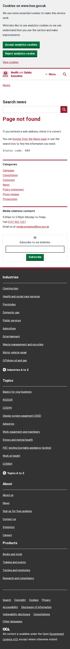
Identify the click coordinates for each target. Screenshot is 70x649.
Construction (10, 288)
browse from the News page (30, 139)
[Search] (63, 109)
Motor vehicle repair (15, 352)
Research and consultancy (18, 578)
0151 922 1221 (17, 222)
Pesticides (9, 304)
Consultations (41, 614)
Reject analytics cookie (20, 53)
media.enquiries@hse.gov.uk (32, 226)
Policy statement (13, 189)
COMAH (7, 463)
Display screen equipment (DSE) (22, 415)
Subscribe (35, 257)
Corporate (9, 180)
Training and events (14, 562)
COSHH (7, 407)
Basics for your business (17, 391)
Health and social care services (21, 296)
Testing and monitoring (16, 570)
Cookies (34, 600)
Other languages (12, 621)
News (6, 85)
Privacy (46, 600)
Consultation (10, 175)
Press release (11, 194)
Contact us (9, 519)
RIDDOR (8, 399)
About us (8, 495)
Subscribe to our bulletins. (35, 242)
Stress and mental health (18, 439)
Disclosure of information (36, 607)
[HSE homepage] (17, 74)
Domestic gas (11, 312)
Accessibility (10, 607)
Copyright (20, 600)
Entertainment (11, 336)
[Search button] (64, 74)
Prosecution (10, 199)
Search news (14, 102)
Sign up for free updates (17, 511)
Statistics (9, 527)
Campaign (8, 170)
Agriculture (9, 328)
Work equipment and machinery (21, 431)
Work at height (11, 455)
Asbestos (8, 423)
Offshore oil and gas (15, 360)
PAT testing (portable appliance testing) (27, 447)
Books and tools (12, 554)
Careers (7, 535)
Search (7, 600)
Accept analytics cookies (21, 44)
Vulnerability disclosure (16, 614)
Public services (12, 320)
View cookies (11, 62)
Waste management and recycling (23, 344)
